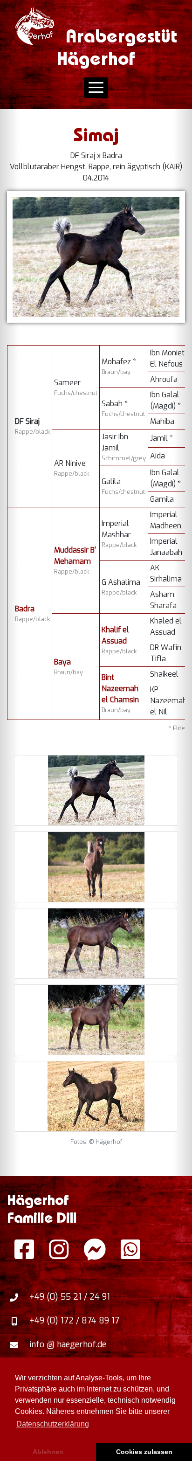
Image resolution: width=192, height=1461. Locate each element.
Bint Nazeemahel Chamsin (120, 688)
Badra (24, 609)
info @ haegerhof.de (67, 1344)
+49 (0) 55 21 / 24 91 (69, 1296)
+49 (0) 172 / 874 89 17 (74, 1320)
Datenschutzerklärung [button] (52, 1424)
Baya (62, 662)
